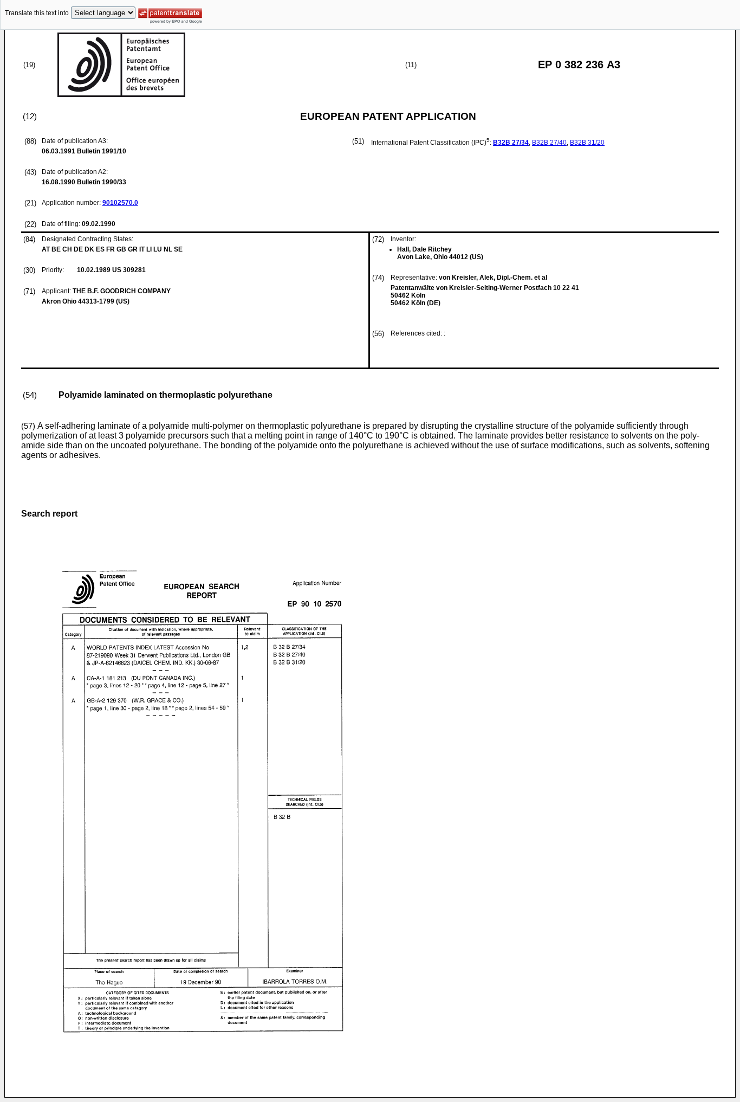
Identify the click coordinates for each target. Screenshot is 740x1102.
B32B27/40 (549, 142)
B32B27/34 (511, 142)
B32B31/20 (587, 142)
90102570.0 (120, 203)
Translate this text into (37, 13)
